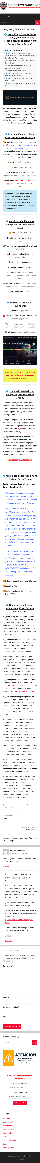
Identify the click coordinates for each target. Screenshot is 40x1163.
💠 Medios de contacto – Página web (18, 70)
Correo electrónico (11, 1007)
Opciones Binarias (10, 1140)
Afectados (9, 805)
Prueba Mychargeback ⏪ (20, 460)
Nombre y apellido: (20, 1083)
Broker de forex (30, 805)
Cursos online (8, 1133)
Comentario (8, 966)
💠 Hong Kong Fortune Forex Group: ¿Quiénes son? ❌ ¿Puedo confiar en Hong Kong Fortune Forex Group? (20, 55)
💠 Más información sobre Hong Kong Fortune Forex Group (18, 67)
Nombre (6, 998)
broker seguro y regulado (24, 691)
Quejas (10, 807)
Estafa (5, 807)
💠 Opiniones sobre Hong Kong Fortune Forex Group (19, 79)
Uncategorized (8, 1148)
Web (4, 1016)
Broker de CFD (18, 805)
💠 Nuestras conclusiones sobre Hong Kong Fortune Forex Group (20, 84)
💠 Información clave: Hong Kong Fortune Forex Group (19, 62)
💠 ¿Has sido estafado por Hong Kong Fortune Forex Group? (18, 74)
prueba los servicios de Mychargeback (17, 685)
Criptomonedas (8, 1129)
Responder (6, 866)
